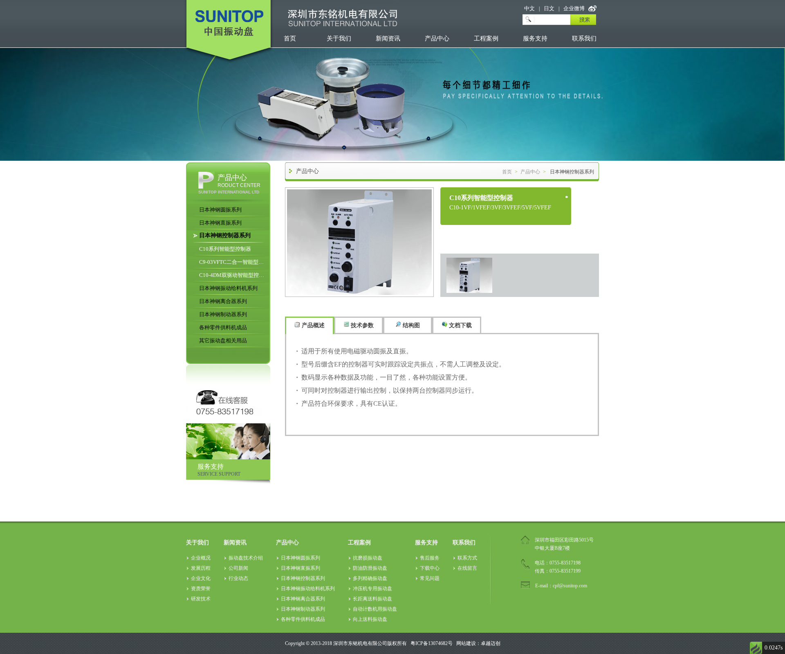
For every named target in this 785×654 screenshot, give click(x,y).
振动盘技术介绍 (246, 558)
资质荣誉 (201, 588)
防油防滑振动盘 (370, 568)
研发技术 (201, 599)
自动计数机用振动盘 (375, 609)
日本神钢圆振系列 (220, 210)
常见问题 (430, 578)
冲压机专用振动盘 (372, 588)
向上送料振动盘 (370, 619)
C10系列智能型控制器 (225, 249)
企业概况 (201, 558)
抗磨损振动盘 (367, 558)
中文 (529, 8)
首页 (290, 38)
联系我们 (584, 38)
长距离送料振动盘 (372, 599)
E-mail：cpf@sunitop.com (561, 586)
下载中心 (430, 568)
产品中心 (437, 38)
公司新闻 (238, 568)
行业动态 (238, 578)
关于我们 (339, 38)
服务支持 (535, 38)
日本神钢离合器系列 (223, 301)
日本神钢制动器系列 (223, 314)
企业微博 (574, 8)
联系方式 (467, 558)
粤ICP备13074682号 (431, 643)
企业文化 (201, 578)
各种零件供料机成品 (223, 327)
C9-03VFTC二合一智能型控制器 (233, 262)
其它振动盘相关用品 (223, 340)
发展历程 (201, 568)
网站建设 (466, 643)
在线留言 (467, 568)
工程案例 (486, 38)
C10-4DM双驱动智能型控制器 (233, 275)
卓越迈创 (490, 643)
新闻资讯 (388, 38)
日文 (549, 8)
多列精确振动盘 (370, 578)
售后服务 (430, 558)
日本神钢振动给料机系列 (228, 288)
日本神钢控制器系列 (225, 235)
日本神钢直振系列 (220, 223)
